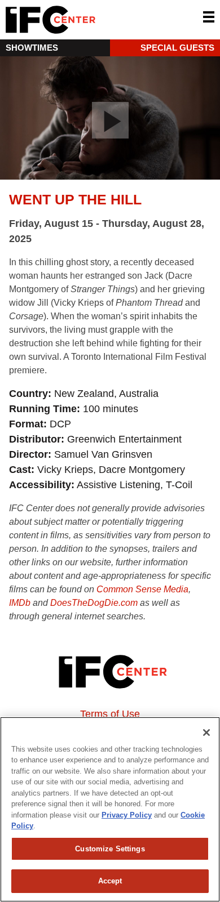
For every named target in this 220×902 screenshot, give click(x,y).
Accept (110, 881)
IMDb (19, 603)
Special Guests (177, 47)
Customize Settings (109, 849)
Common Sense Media (142, 589)
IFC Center (93, 20)
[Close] (206, 732)
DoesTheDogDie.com (94, 603)
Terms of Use (110, 714)
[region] (110, 809)
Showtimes (32, 47)
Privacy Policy (127, 815)
